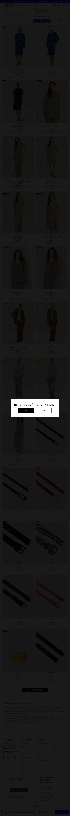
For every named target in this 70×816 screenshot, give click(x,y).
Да (26, 410)
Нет (43, 410)
